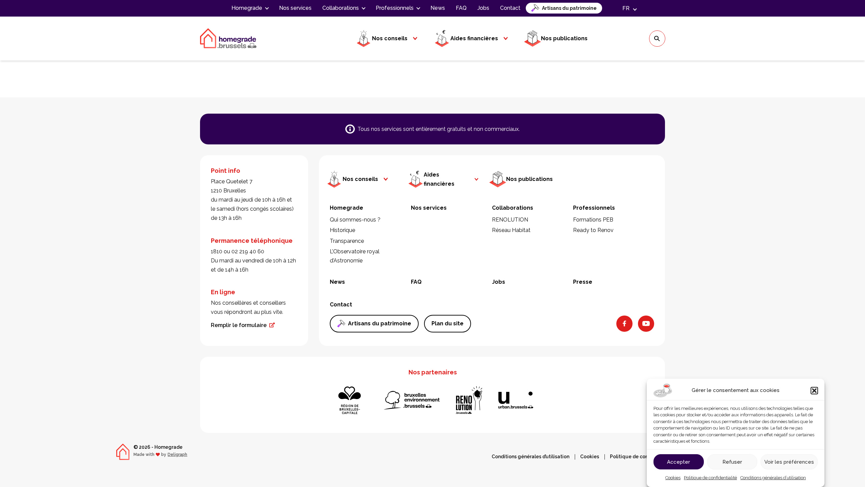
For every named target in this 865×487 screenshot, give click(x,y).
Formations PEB (593, 219)
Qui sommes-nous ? (355, 219)
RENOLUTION (510, 219)
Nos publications (564, 38)
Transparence (347, 241)
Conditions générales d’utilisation (773, 477)
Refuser (732, 462)
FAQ (461, 8)
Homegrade (246, 8)
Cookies (673, 477)
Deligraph (177, 454)
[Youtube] (646, 324)
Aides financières (474, 38)
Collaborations (340, 8)
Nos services (295, 8)
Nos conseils (389, 38)
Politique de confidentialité (710, 477)
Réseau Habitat (511, 230)
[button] (814, 390)
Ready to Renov (593, 230)
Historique (342, 230)
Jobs (483, 8)
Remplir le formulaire (239, 325)
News (437, 8)
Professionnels (395, 8)
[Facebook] (624, 324)
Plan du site (447, 323)
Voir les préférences (789, 462)
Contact (510, 8)
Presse (582, 282)
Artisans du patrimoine (569, 8)
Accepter (678, 462)
